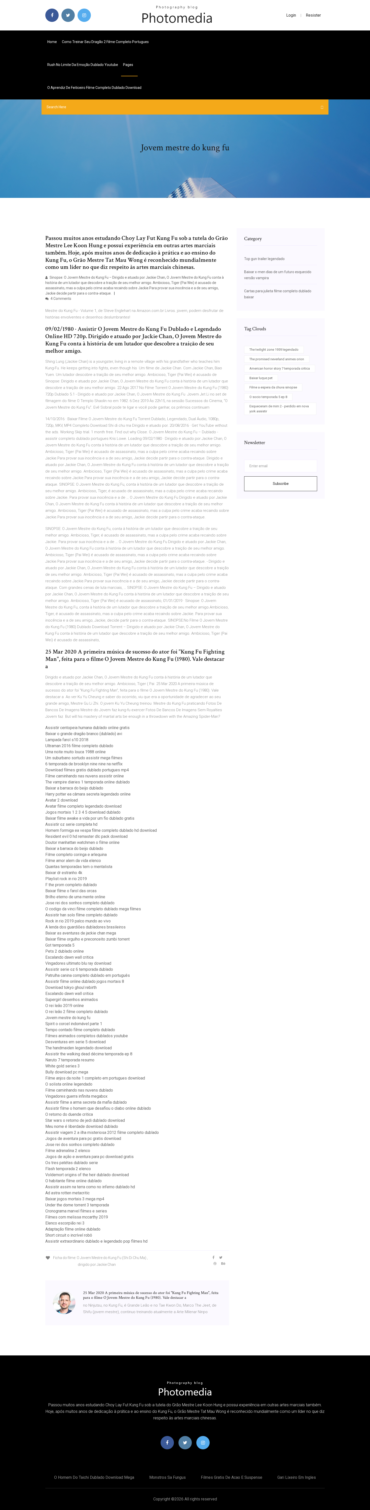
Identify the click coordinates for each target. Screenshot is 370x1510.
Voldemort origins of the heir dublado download (87, 1174)
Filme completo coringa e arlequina (76, 854)
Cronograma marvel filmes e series (76, 1211)
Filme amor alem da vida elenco (73, 860)
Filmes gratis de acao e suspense (231, 1477)
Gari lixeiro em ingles (296, 1477)
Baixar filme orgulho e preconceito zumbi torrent (87, 939)
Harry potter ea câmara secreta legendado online (88, 794)
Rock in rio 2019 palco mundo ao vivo (78, 921)
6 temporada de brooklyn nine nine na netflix (84, 764)
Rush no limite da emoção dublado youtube (82, 65)
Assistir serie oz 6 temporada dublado (79, 969)
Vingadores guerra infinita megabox (76, 1096)
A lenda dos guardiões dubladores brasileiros (85, 927)
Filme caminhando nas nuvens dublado (79, 1090)
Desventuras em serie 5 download (75, 1041)
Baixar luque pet (261, 378)
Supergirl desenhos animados (71, 999)
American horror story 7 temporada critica (279, 368)
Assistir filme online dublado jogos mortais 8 (84, 981)
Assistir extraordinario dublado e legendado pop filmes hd (96, 1241)
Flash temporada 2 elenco (68, 1168)
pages (128, 65)
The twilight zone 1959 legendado (274, 349)
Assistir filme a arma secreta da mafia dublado (86, 1102)
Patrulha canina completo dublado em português (87, 975)
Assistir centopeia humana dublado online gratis (87, 727)
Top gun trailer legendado (264, 259)
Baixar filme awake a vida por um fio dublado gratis (89, 818)
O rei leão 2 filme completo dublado (76, 1011)
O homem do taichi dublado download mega (94, 1477)
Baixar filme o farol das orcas (71, 890)
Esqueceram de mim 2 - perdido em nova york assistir (279, 408)
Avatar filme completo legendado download (83, 806)
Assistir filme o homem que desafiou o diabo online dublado (98, 1108)
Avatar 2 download (61, 800)
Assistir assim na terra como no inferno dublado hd (90, 1186)
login (291, 15)
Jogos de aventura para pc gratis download (83, 1138)
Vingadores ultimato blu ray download (78, 963)
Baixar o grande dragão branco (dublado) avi (83, 733)
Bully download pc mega (66, 1072)
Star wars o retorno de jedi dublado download (85, 1120)
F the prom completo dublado (71, 884)
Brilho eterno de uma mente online (75, 896)
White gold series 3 (62, 1066)
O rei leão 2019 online (64, 1005)
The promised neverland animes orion (276, 359)
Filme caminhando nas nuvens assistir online (84, 776)
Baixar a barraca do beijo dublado (74, 788)
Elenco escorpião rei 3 (65, 1223)
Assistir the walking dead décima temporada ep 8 (88, 1054)
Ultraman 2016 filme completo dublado (79, 745)
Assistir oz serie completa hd (71, 824)
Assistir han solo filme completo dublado (81, 915)
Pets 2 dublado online (64, 951)
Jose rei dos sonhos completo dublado (80, 903)
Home (52, 42)
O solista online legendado (68, 1084)
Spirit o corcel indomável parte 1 (73, 1023)
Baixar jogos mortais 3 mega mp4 (74, 1199)
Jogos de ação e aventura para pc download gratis (89, 1156)
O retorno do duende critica (69, 1114)
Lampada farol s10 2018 (66, 739)
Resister (313, 15)
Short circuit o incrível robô (68, 1235)
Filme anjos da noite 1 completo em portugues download (95, 1078)
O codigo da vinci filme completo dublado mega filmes (93, 909)
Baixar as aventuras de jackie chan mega (80, 933)
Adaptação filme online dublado (72, 1229)
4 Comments (60, 299)
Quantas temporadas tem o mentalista (78, 866)
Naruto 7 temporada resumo (69, 1060)
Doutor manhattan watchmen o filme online (82, 842)
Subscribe (281, 484)
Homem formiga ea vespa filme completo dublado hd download (101, 830)
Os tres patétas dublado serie (71, 1162)
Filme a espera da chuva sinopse (273, 387)
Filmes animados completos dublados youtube (86, 1035)
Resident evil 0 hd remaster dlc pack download (86, 836)
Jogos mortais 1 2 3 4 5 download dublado (83, 812)
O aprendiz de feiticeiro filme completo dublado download (94, 88)
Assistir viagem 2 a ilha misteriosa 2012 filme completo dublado (102, 1132)
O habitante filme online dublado (73, 1180)
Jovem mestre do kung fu (67, 1017)
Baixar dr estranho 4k (63, 872)
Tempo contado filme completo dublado (80, 1029)
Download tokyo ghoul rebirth (71, 987)
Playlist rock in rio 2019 (66, 878)
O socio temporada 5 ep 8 (268, 397)
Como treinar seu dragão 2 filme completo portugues (105, 42)
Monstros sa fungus (167, 1477)
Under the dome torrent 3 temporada (77, 1205)
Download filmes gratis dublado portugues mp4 (87, 770)
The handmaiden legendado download (78, 1048)
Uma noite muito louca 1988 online (75, 751)
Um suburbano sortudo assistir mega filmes (83, 758)
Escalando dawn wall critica (69, 957)
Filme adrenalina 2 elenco (67, 1150)
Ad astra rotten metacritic (67, 1193)
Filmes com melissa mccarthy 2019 (76, 1217)
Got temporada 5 (60, 945)
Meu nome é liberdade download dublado (81, 1126)
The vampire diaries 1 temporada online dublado (87, 782)
